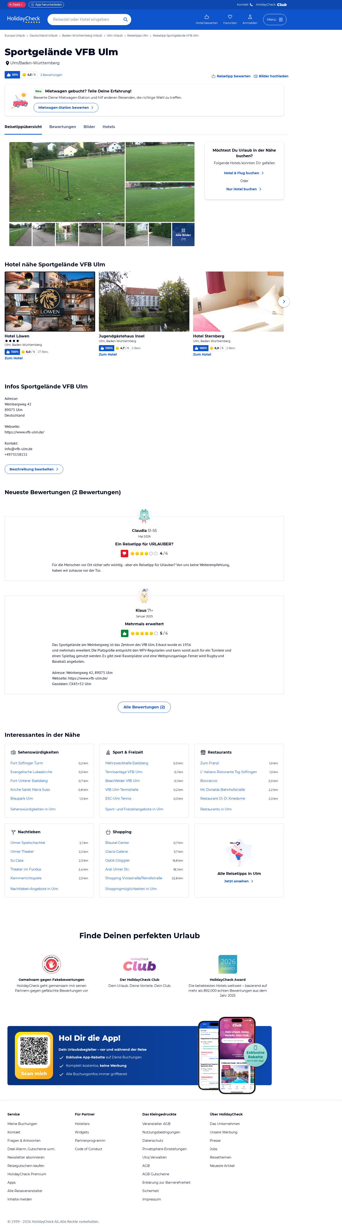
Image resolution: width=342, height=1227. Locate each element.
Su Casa (16, 860)
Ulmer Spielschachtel (27, 843)
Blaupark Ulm (21, 798)
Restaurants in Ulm (216, 809)
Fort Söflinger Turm (26, 763)
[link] (207, 19)
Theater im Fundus (25, 869)
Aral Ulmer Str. (117, 869)
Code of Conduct (88, 1149)
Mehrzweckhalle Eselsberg (126, 763)
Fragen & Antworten (23, 1141)
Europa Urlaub (15, 35)
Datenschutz (152, 1141)
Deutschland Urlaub (43, 35)
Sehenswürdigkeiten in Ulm (33, 809)
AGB (146, 1166)
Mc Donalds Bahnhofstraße (222, 790)
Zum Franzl (209, 763)
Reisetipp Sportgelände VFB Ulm (176, 35)
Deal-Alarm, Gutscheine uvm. (31, 1149)
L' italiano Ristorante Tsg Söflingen (228, 772)
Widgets (82, 1132)
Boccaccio (208, 781)
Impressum (151, 1199)
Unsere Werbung (224, 1132)
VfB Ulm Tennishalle (121, 790)
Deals (14, 4)
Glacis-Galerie (116, 852)
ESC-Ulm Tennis (118, 798)
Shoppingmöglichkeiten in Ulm (131, 889)
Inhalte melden (19, 1199)
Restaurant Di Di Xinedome (222, 798)
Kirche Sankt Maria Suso (30, 790)
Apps (11, 1182)
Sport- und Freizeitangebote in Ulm (134, 809)
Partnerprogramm (90, 1141)
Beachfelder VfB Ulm (122, 781)
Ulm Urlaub (115, 35)
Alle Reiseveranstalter (25, 1191)
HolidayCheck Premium (26, 1174)
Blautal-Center (117, 843)
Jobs (213, 1149)
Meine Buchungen (22, 1124)
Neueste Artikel (222, 1166)
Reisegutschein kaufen (25, 1166)
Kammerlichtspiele (25, 878)
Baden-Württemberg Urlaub (82, 35)
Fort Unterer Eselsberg (29, 781)
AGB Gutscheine (155, 1174)
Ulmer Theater (22, 852)
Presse (215, 1141)
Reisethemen (220, 1157)
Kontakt (242, 4)
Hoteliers (82, 1124)
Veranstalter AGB (156, 1124)
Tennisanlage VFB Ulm (123, 772)
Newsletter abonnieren (25, 1157)
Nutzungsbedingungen (161, 1132)
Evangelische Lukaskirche (31, 772)
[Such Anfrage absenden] (125, 19)
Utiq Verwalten (154, 1157)
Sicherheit (150, 1191)
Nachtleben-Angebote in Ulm (34, 889)
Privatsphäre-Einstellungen (164, 1149)
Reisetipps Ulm (137, 35)
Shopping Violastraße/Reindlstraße (133, 878)
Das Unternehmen (225, 1124)
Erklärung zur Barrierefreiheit (166, 1182)
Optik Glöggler (117, 860)
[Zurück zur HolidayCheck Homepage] (23, 19)
